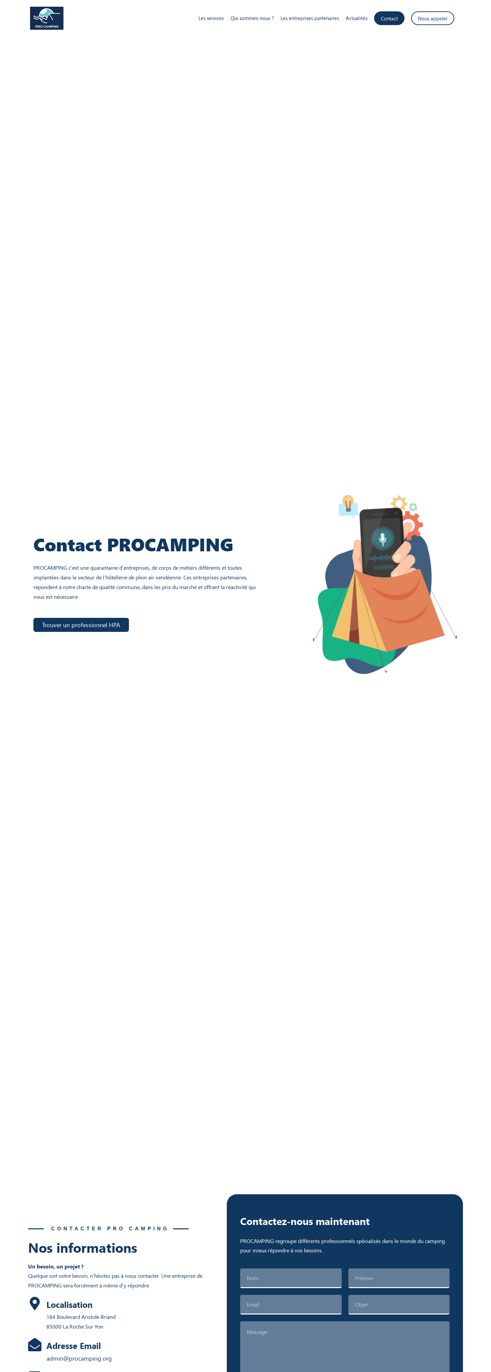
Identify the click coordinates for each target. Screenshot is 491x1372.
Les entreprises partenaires (310, 18)
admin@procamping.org (79, 1358)
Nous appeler (433, 18)
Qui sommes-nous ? (252, 18)
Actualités (356, 18)
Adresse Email (73, 1345)
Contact (389, 18)
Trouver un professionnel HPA (81, 625)
